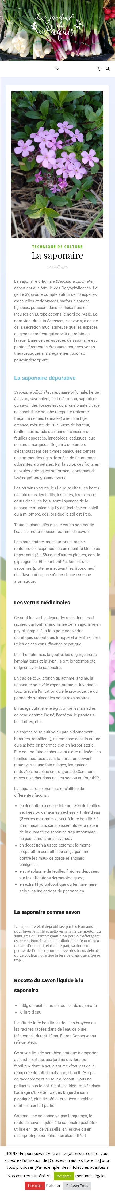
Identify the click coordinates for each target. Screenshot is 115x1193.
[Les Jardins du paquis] (57, 27)
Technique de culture (57, 246)
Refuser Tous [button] (77, 1185)
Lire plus (35, 1185)
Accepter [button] (64, 1176)
